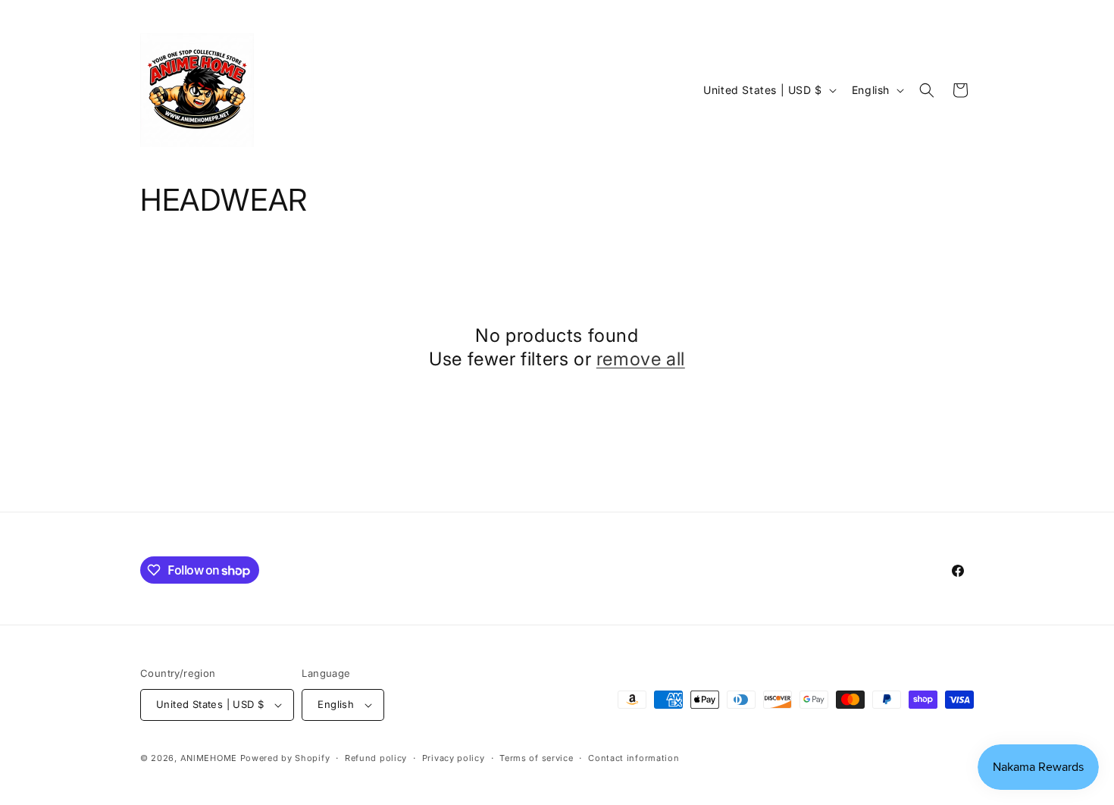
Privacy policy (453, 758)
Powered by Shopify (285, 758)
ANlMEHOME (208, 758)
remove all (640, 359)
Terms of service (536, 758)
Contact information (633, 758)
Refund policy (376, 758)
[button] (926, 90)
